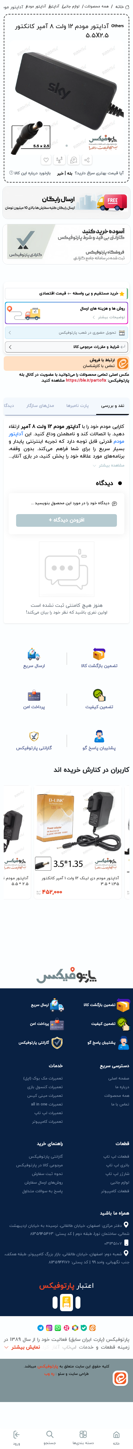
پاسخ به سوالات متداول (42, 1191)
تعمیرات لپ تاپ (48, 1113)
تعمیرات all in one (47, 1104)
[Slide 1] (67, 146)
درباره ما (122, 1087)
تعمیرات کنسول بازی (45, 1087)
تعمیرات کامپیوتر (47, 1122)
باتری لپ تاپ (117, 1165)
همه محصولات (97, 6)
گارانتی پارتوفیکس (46, 1157)
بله (69, 173)
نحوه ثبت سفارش (47, 1174)
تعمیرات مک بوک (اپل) (43, 1078)
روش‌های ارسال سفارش (43, 1182)
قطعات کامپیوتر (115, 1191)
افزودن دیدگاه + (66, 520)
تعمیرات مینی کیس (45, 1096)
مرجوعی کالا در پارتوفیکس (39, 1165)
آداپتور (56, 6)
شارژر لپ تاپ (117, 1174)
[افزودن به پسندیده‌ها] (46, 160)
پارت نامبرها (77, 406)
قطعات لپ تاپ (116, 1157)
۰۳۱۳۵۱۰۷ (113, 1244)
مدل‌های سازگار (40, 406)
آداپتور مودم (38, 6)
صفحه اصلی (118, 1078)
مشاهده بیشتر (111, 465)
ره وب (49, 1374)
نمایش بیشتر (25, 1347)
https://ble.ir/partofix (85, 380)
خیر (60, 173)
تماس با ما (120, 1104)
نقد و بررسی (112, 406)
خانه (119, 7)
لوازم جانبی (72, 6)
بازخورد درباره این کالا (32, 173)
